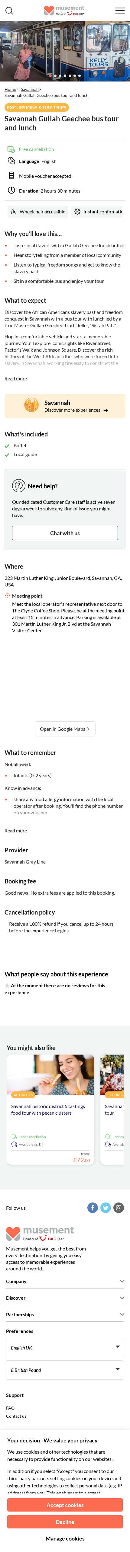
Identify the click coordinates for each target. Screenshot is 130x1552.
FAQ (10, 1407)
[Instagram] (118, 1208)
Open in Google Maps (63, 729)
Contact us (16, 1416)
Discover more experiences (72, 410)
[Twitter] (105, 1208)
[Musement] (64, 10)
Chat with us (65, 533)
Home (10, 89)
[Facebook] (92, 1208)
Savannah (30, 89)
